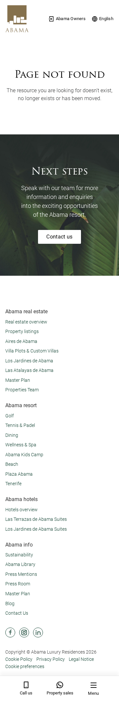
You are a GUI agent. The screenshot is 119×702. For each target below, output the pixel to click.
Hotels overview (21, 509)
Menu (93, 693)
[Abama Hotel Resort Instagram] (24, 632)
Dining (11, 435)
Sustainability (19, 554)
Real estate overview (26, 321)
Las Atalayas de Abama (29, 370)
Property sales (60, 692)
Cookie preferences (24, 666)
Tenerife (13, 483)
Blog (10, 603)
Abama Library (20, 564)
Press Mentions (21, 574)
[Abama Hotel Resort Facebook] (10, 632)
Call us (26, 692)
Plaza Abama (19, 474)
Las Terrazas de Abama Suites (36, 519)
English (106, 18)
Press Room (17, 583)
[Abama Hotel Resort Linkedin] (38, 632)
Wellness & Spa (20, 444)
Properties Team (22, 389)
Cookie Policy (18, 659)
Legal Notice (81, 659)
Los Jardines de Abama (29, 360)
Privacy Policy (50, 659)
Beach (11, 464)
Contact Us (16, 613)
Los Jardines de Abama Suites (36, 529)
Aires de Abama (21, 341)
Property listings (22, 331)
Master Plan (17, 380)
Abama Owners (71, 18)
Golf (9, 415)
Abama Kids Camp (24, 454)
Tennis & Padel (20, 425)
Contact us (59, 237)
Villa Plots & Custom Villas (32, 350)
